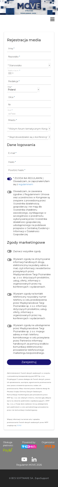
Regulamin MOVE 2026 (29, 464)
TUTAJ (19, 425)
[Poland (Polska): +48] (10, 73)
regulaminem (25, 184)
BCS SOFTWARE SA (21, 478)
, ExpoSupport (41, 478)
